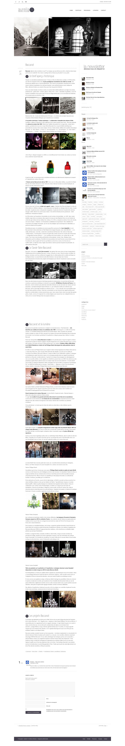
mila (105, 214)
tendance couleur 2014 (87, 228)
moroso (83, 216)
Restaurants (84, 315)
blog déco (90, 202)
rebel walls (91, 221)
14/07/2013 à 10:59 (34, 663)
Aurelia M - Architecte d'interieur (30, 738)
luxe (100, 211)
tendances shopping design (88, 233)
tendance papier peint (97, 228)
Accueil (83, 254)
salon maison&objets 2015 (99, 223)
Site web (48, 706)
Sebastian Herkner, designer (25, 725)
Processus (87, 10)
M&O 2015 (84, 214)
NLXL (88, 216)
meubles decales (99, 214)
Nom (47, 698)
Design (52, 651)
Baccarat (30, 65)
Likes (34, 651)
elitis (83, 206)
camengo (101, 202)
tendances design (86, 231)
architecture (47, 651)
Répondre (28, 665)
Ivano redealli (85, 209)
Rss (22, 1)
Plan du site (84, 265)
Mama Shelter (91, 214)
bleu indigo (84, 202)
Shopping (83, 317)
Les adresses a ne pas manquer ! (88, 310)
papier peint (84, 218)
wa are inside (85, 235)
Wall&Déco (91, 235)
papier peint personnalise (94, 218)
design (94, 204)
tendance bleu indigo (100, 226)
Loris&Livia (99, 209)
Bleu (105, 725)
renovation (97, 221)
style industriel (85, 226)
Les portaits (84, 313)
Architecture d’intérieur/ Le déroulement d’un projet (92, 258)
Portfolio (78, 10)
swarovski (92, 226)
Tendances (63, 651)
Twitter (19, 1)
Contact (103, 10)
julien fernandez (92, 209)
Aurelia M (83, 259)
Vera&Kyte (97, 233)
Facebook (15, 1)
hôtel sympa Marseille (99, 206)
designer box (100, 204)
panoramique (99, 216)
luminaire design (85, 211)
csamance (90, 204)
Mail (26, 1)
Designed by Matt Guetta (43, 738)
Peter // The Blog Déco (37, 662)
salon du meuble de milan (87, 223)
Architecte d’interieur (86, 256)
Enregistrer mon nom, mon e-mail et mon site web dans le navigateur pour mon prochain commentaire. (59, 710)
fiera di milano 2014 (90, 206)
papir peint (103, 218)
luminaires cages (94, 211)
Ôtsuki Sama (98, 235)
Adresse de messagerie (51, 702)
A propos (95, 10)
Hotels (83, 308)
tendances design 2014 (96, 231)
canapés (84, 204)
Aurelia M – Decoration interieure (88, 261)
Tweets (40, 651)
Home (71, 10)
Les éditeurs (57, 651)
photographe (85, 221)
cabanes (95, 202)
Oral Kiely (93, 216)
